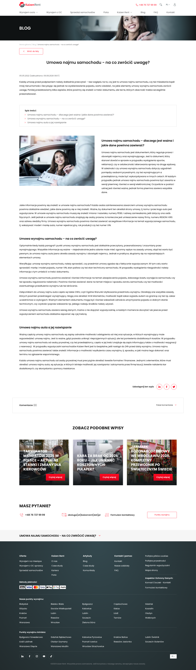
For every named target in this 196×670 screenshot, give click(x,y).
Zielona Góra (88, 622)
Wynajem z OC (54, 12)
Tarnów (117, 617)
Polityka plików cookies (156, 556)
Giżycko (23, 608)
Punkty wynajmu (162, 514)
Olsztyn (148, 613)
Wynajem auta (27, 12)
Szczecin (86, 617)
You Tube (44, 657)
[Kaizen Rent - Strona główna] (30, 4)
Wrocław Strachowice (93, 646)
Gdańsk (149, 604)
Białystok (23, 604)
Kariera (55, 570)
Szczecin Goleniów (154, 641)
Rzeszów (55, 617)
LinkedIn (159, 387)
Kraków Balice (121, 637)
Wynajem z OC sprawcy (31, 565)
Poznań (23, 617)
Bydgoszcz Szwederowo (31, 637)
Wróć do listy (33, 51)
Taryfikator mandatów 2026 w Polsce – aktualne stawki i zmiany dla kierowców (42, 460)
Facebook (166, 387)
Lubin (53, 613)
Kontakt (171, 12)
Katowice (86, 608)
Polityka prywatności (155, 560)
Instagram (36, 656)
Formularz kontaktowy (123, 514)
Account (175, 5)
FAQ (156, 12)
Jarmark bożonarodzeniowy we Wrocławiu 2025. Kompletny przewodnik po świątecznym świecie (151, 458)
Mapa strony (151, 570)
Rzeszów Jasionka (123, 641)
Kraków (23, 613)
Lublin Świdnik (152, 637)
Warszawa (24, 622)
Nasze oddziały (121, 565)
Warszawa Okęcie (28, 646)
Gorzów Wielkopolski (61, 608)
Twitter (174, 387)
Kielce (117, 608)
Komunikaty (89, 570)
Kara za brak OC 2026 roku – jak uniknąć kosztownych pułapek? (97, 463)
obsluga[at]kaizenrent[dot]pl (84, 514)
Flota (106, 12)
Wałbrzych (150, 617)
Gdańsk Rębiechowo (61, 637)
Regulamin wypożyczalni (157, 565)
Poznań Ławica (89, 641)
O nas (54, 561)
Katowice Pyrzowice (92, 637)
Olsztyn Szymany (59, 641)
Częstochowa (120, 604)
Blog (143, 12)
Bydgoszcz (87, 604)
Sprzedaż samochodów (82, 12)
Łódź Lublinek (26, 641)
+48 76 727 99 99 (35, 514)
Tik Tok (51, 657)
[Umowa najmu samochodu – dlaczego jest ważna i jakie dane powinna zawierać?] (57, 161)
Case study (57, 565)
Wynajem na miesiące (30, 561)
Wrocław (55, 622)
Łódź (116, 613)
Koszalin (149, 608)
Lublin (85, 613)
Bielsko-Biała (57, 604)
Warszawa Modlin (60, 646)
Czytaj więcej (55, 477)
